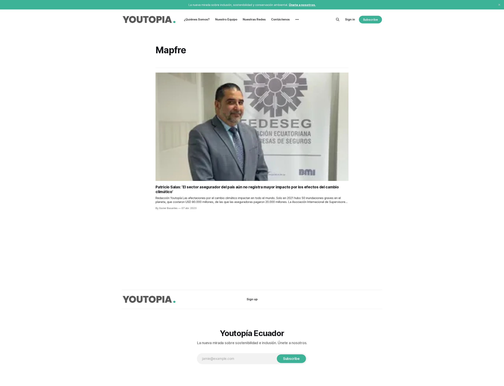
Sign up (252, 299)
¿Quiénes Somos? (197, 19)
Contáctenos (280, 19)
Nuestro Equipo (226, 19)
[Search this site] (337, 19)
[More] (297, 19)
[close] (499, 5)
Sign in (350, 19)
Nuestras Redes (254, 19)
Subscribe (370, 19)
